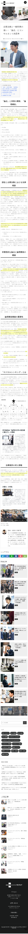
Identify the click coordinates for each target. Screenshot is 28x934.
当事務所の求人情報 (7, 95)
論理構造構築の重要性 (7, 92)
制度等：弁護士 (22, 750)
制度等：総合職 (5, 754)
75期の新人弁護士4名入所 (13, 815)
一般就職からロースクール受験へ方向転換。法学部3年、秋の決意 (17, 870)
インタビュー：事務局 (6, 743)
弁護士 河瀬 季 (16, 530)
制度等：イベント (16, 747)
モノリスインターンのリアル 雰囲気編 (16, 838)
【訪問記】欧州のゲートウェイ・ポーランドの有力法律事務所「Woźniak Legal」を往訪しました (13, 788)
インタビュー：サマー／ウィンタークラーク (11, 740)
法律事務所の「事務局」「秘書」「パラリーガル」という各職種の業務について (17, 854)
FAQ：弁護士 (6, 525)
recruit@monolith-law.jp (14, 906)
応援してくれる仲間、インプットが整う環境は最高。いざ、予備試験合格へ (17, 800)
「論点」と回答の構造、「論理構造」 (10, 87)
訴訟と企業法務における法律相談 (10, 88)
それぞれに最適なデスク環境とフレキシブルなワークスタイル (17, 847)
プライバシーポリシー (14, 907)
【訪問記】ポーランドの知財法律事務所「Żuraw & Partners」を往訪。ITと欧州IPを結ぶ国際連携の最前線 (13, 783)
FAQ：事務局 (13, 733)
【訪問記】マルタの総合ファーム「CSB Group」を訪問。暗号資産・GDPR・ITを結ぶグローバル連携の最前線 (14, 772)
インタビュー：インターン (14, 736)
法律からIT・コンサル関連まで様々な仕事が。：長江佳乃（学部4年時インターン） (17, 808)
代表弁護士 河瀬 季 (14, 915)
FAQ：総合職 (4, 736)
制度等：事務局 (15, 750)
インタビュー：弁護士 (17, 743)
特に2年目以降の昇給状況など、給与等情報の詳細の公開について (17, 823)
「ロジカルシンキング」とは (9, 93)
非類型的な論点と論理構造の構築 (10, 90)
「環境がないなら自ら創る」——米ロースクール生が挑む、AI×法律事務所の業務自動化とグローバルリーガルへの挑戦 (13, 767)
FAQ (22, 38)
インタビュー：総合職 (6, 747)
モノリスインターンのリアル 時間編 (16, 861)
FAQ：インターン (5, 733)
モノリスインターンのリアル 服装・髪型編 (17, 830)
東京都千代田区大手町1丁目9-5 (14, 895)
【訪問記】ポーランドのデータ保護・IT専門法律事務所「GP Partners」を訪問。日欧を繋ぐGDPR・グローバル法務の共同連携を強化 (13, 778)
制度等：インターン (6, 750)
